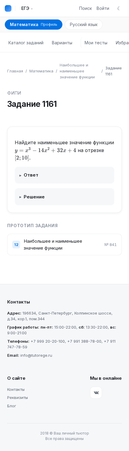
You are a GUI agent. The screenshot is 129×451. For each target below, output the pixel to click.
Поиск (85, 8)
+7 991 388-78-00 (84, 341)
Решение (32, 197)
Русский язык (84, 24)
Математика (33, 24)
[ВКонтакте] (96, 393)
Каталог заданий (26, 42)
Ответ (29, 175)
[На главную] (8, 8)
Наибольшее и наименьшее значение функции (77, 71)
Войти (103, 8)
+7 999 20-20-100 (48, 341)
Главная (15, 71)
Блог (11, 405)
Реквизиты (17, 397)
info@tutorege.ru (36, 355)
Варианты (62, 42)
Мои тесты (96, 42)
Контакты (16, 389)
